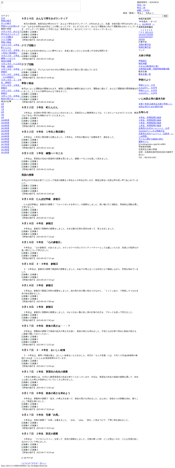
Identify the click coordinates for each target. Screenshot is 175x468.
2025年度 (5, 123)
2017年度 (5, 144)
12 (150, 32)
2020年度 (5, 136)
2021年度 (5, 134)
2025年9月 (146, 24)
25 (148, 37)
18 (148, 34)
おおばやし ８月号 (148, 88)
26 (150, 37)
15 (142, 34)
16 (144, 34)
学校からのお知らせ (10, 26)
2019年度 (5, 139)
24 (146, 37)
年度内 (144, 21)
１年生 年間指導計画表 (150, 125)
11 (148, 32)
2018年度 (5, 142)
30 (144, 39)
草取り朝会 (6, 42)
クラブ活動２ (7, 37)
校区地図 (143, 63)
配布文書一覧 (145, 74)
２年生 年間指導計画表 (150, 120)
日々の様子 (6, 23)
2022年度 (5, 131)
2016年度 (5, 147)
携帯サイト (144, 142)
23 (144, 37)
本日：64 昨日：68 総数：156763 (143, 7)
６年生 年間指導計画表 (150, 117)
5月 (2, 115)
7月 (2, 109)
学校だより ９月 (147, 85)
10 (36, 463)
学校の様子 (6, 21)
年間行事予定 (145, 47)
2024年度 (5, 125)
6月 (2, 112)
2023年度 (5, 128)
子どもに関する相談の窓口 (151, 139)
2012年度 (5, 152)
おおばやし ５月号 (148, 93)
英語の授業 (6, 61)
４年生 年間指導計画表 (150, 123)
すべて (154, 21)
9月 (2, 104)
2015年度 (5, 150)
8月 (2, 107)
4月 (2, 117)
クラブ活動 (6, 39)
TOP (3, 18)
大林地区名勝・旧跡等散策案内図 (154, 69)
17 (146, 34)
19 (150, 34)
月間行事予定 (145, 45)
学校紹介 (143, 61)
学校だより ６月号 (148, 90)
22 (142, 37)
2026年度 (5, 120)
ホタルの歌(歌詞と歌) (148, 66)
